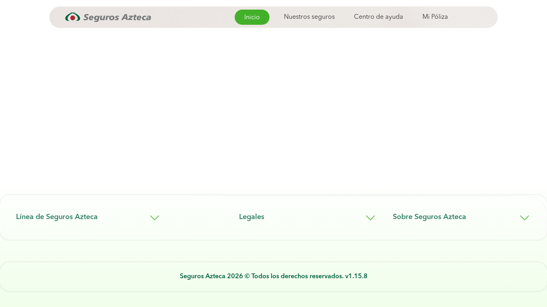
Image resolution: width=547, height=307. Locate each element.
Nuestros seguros (309, 17)
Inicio (252, 17)
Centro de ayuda (378, 17)
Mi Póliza (435, 17)
